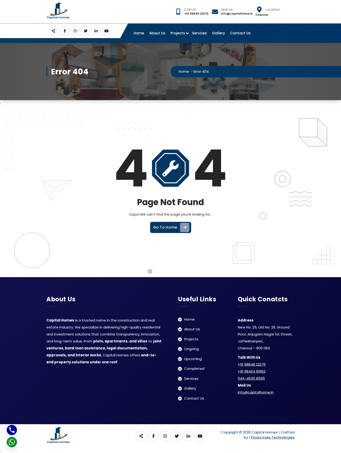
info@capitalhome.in (255, 392)
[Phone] (12, 430)
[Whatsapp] (12, 442)
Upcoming (193, 358)
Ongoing (191, 348)
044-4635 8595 (251, 378)
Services (199, 33)
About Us (157, 33)
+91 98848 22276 (252, 364)
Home (139, 33)
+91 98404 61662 (251, 371)
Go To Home (165, 227)
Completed (194, 368)
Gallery (218, 33)
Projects (177, 33)
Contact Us (240, 33)
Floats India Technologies (273, 437)
